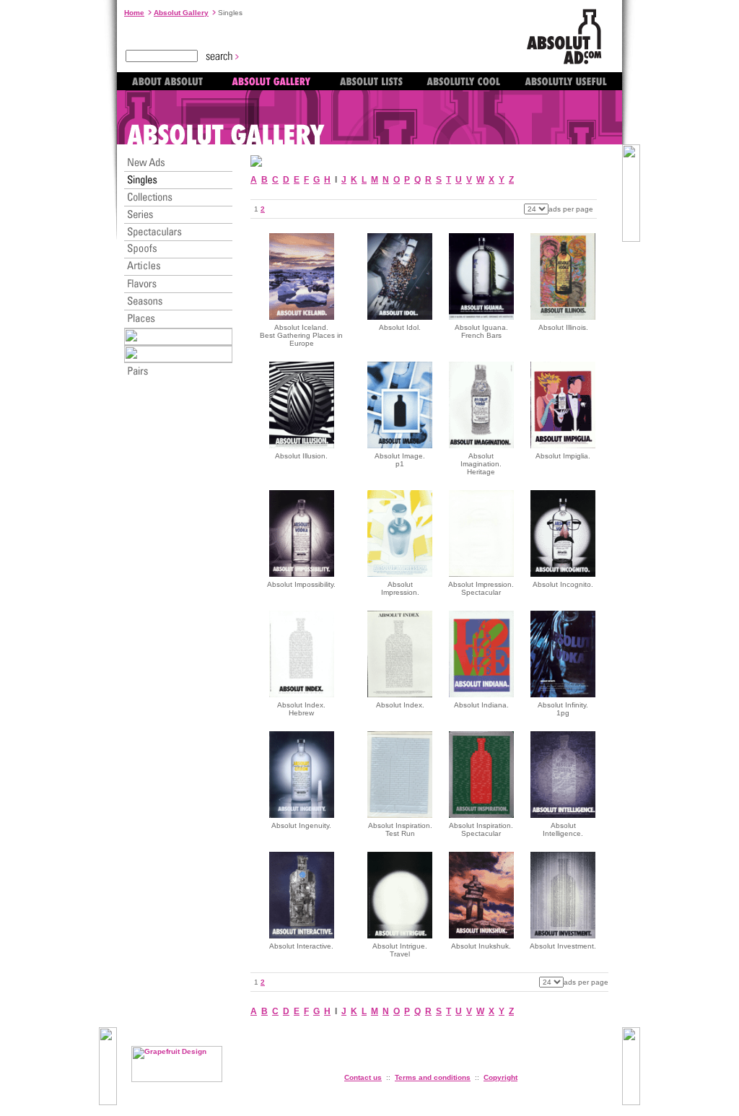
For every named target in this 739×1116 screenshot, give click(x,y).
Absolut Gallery (181, 13)
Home (134, 13)
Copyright (500, 1077)
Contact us (363, 1077)
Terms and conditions (433, 1077)
